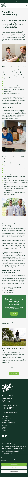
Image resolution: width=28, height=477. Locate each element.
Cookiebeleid (10, 475)
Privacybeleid (16, 475)
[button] (3, 66)
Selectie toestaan (14, 471)
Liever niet (14, 467)
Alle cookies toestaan (14, 464)
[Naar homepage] (7, 392)
